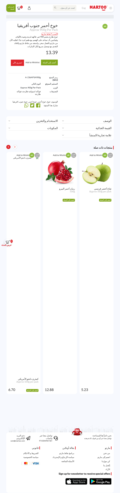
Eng (84, 8)
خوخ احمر (32, 102)
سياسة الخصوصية (30, 457)
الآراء (108, 469)
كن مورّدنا (106, 461)
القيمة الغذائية (104, 128)
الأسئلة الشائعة (67, 461)
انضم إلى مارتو (104, 457)
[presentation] (8, 147)
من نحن (106, 453)
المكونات (52, 128)
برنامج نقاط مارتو (66, 453)
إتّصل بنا (106, 465)
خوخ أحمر (42, 102)
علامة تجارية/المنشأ (100, 135)
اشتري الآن (17, 63)
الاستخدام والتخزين (47, 121)
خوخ (48, 102)
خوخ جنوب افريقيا (20, 102)
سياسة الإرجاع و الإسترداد (63, 457)
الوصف (107, 121)
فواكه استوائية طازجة (31, 91)
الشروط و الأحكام (30, 453)
